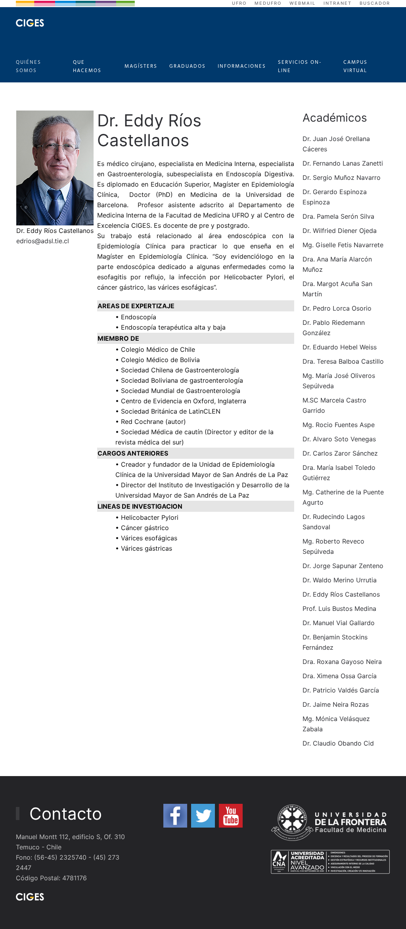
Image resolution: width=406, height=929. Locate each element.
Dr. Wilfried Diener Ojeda (340, 231)
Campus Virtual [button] (355, 66)
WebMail (302, 3)
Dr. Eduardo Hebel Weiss (340, 347)
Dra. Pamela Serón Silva (338, 216)
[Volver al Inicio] (30, 23)
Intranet (338, 3)
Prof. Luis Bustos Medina (339, 608)
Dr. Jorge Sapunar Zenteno (343, 566)
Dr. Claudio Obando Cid (338, 743)
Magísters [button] (140, 66)
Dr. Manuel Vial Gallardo (339, 623)
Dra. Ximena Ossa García (340, 676)
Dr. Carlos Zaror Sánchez (340, 453)
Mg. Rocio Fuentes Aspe (339, 425)
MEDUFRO (268, 3)
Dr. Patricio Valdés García (341, 690)
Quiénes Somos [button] (28, 66)
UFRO (239, 3)
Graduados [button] (187, 66)
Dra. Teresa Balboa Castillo (343, 361)
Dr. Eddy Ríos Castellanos (341, 594)
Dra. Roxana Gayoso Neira (342, 662)
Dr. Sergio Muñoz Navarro (342, 177)
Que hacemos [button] (87, 66)
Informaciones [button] (242, 66)
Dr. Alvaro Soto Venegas (339, 439)
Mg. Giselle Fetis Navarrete (343, 245)
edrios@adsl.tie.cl (42, 241)
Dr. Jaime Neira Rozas (336, 704)
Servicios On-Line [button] (300, 66)
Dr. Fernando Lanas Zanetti (343, 163)
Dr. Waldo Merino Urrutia (340, 580)
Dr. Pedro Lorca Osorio (337, 308)
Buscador (375, 3)
